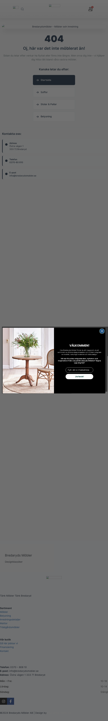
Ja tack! (79, 376)
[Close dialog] (102, 331)
